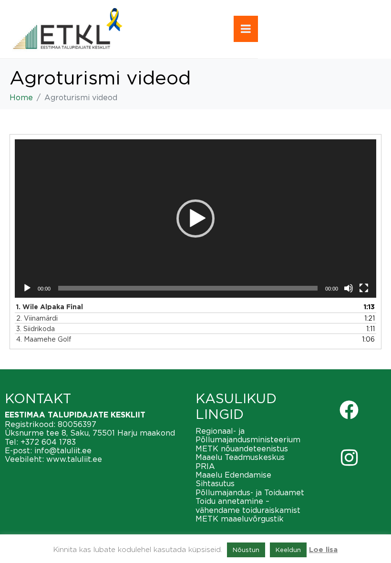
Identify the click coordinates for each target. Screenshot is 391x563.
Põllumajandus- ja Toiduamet (250, 492)
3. (35, 328)
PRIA (205, 466)
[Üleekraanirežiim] (364, 288)
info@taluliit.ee (63, 450)
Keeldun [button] (288, 549)
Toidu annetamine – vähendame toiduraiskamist (248, 505)
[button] (195, 218)
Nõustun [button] (246, 549)
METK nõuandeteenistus (242, 448)
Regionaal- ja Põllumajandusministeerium (248, 435)
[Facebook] (349, 410)
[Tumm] (348, 288)
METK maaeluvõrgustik (240, 518)
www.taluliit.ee (74, 459)
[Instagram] (349, 457)
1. (49, 307)
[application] (195, 218)
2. (37, 318)
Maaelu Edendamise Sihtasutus (233, 479)
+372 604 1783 (48, 442)
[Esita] (27, 288)
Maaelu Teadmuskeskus (240, 457)
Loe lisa (323, 549)
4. (44, 339)
